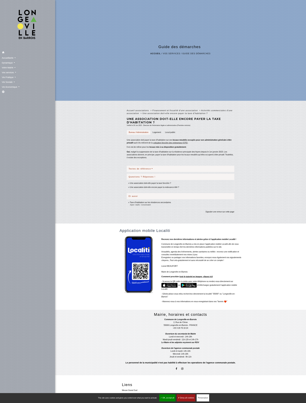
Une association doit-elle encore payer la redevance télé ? (154, 187)
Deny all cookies (187, 398)
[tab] (138, 132)
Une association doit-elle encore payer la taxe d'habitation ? (175, 113)
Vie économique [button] (10, 87)
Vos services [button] (8, 72)
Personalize (203, 398)
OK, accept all (168, 398)
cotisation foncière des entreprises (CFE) (170, 143)
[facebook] (177, 368)
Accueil (155, 54)
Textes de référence (140, 169)
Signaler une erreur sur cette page (219, 212)
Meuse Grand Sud (129, 390)
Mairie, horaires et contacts (180, 314)
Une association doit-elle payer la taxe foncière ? (150, 183)
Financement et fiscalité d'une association (175, 110)
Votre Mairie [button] (8, 67)
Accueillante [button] (8, 58)
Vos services (171, 54)
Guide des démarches (196, 54)
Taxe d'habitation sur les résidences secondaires (150, 202)
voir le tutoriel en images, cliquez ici (196, 277)
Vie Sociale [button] (7, 82)
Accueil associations (138, 110)
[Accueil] (27, 25)
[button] (27, 53)
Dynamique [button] (7, 63)
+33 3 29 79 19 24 (180, 328)
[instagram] (183, 368)
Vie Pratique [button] (8, 77)
